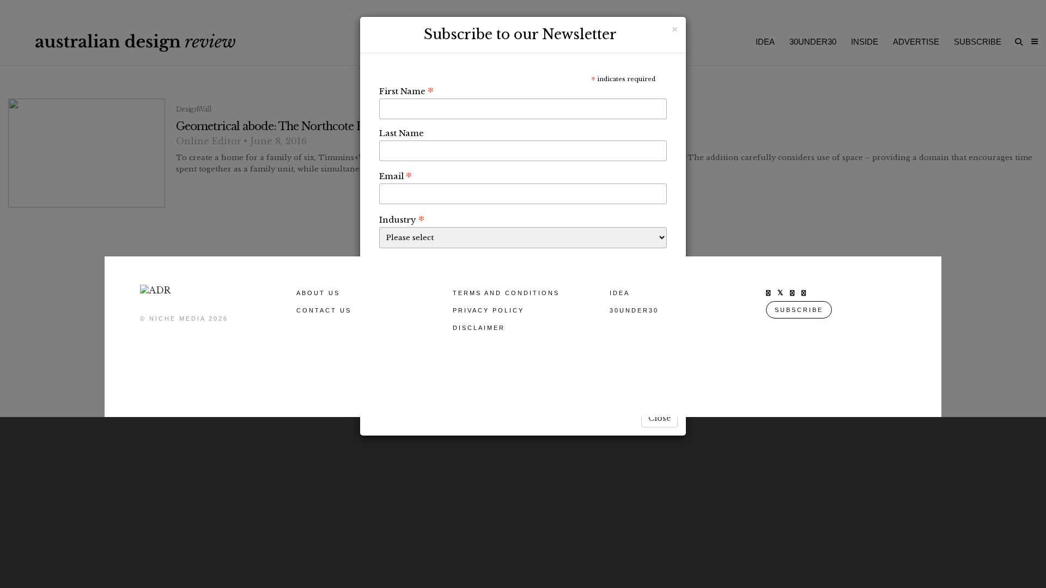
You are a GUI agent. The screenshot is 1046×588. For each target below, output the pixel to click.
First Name (406, 91)
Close (659, 418)
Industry (401, 219)
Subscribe (799, 310)
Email (395, 176)
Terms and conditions (506, 293)
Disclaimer (479, 327)
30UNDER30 (634, 310)
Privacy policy (488, 310)
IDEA (620, 293)
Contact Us (323, 310)
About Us (318, 293)
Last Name (401, 133)
